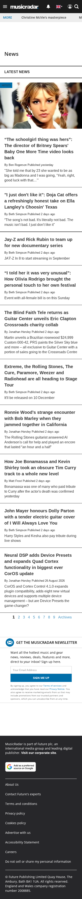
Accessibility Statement (22, 842)
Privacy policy (15, 813)
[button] (5, 6)
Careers (11, 852)
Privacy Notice (57, 688)
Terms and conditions (21, 804)
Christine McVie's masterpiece (43, 17)
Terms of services (52, 685)
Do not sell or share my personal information (38, 861)
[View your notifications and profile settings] (48, 6)
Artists (6, 85)
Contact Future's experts (23, 794)
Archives (65, 617)
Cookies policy (15, 823)
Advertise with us (18, 833)
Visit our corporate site (38, 753)
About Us (12, 784)
